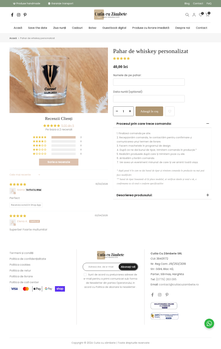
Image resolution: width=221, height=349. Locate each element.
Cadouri (77, 28)
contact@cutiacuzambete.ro (179, 284)
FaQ (209, 3)
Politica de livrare (21, 276)
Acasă (18, 28)
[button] (40, 137)
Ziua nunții (59, 28)
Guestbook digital (114, 28)
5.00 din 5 (67, 126)
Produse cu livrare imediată (150, 28)
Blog (187, 3)
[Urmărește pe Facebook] (12, 15)
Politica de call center (24, 282)
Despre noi (182, 28)
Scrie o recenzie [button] (58, 162)
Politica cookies (19, 265)
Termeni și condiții (21, 253)
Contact (198, 3)
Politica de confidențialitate (27, 259)
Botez (92, 28)
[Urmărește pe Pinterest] (25, 15)
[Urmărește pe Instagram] (19, 15)
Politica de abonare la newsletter (115, 287)
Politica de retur (20, 271)
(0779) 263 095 (166, 279)
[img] (17, 184)
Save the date (37, 28)
